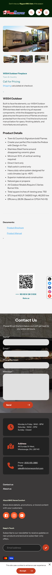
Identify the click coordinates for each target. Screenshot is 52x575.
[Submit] (46, 547)
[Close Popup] (49, 564)
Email (6, 348)
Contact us (8, 484)
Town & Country (10, 77)
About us (7, 488)
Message (8, 371)
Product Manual (14, 233)
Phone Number (10, 360)
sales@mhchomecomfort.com (30, 468)
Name (6, 337)
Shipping (7, 85)
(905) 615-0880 (31, 463)
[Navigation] (46, 12)
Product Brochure (15, 227)
